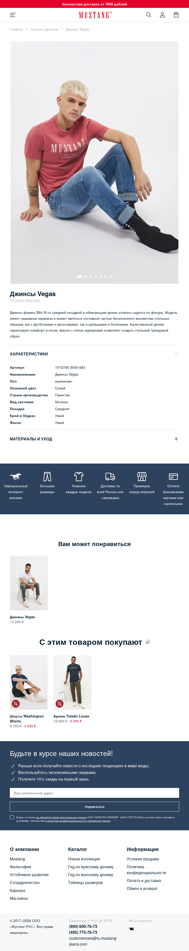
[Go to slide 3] (91, 276)
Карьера (17, 890)
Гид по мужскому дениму (90, 866)
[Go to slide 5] (100, 276)
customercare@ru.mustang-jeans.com (91, 941)
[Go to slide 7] (110, 276)
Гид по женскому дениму (90, 874)
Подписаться (94, 806)
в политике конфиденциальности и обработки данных (78, 820)
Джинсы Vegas (22, 616)
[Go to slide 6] (105, 276)
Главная (16, 29)
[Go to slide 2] (86, 276)
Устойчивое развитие (29, 874)
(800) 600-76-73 (83, 926)
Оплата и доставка (144, 880)
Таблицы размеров (85, 882)
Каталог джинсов (44, 29)
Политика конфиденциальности (146, 869)
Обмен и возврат (142, 888)
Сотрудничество (25, 882)
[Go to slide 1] (79, 276)
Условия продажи (143, 859)
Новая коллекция (84, 859)
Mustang (17, 859)
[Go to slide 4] (95, 276)
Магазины (19, 898)
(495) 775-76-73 (83, 932)
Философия (20, 866)
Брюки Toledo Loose (71, 716)
